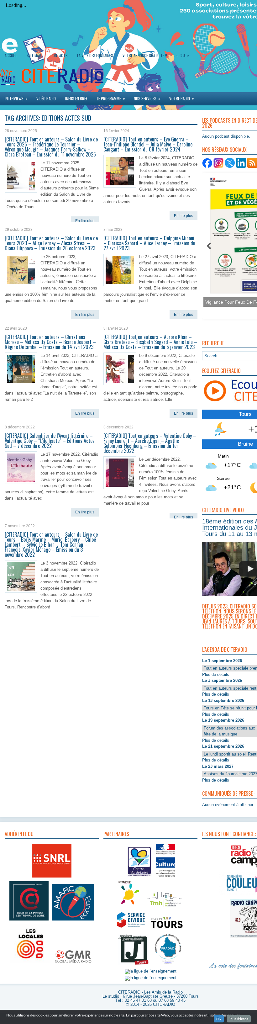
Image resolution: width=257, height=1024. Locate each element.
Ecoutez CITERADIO (221, 370)
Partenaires (116, 834)
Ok (218, 1018)
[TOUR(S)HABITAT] (164, 907)
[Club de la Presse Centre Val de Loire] (29, 920)
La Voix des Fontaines (95, 55)
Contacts (59, 55)
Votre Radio (181, 98)
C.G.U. (182, 55)
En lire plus (84, 221)
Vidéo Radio (46, 98)
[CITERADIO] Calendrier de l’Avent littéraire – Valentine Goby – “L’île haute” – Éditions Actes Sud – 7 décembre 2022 (50, 440)
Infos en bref (76, 98)
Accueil (11, 55)
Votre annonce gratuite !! (145, 55)
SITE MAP (34, 55)
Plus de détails (215, 674)
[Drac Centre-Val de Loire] (140, 877)
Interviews (16, 98)
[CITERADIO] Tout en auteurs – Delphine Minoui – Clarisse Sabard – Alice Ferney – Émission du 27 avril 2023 (149, 243)
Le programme (111, 98)
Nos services (147, 98)
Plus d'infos (238, 1018)
